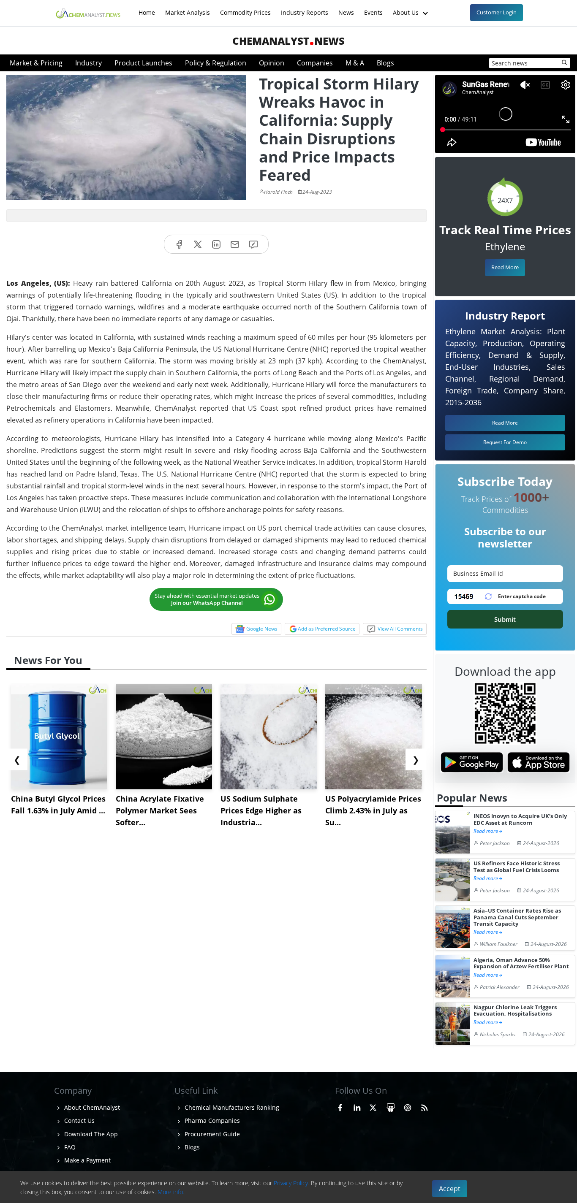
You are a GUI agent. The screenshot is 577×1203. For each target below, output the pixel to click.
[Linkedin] (216, 244)
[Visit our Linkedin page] (357, 1106)
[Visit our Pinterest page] (407, 1106)
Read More (505, 267)
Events (373, 8)
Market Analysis (187, 8)
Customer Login (496, 12)
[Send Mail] (235, 244)
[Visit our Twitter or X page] (373, 1106)
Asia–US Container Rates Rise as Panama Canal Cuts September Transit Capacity (517, 917)
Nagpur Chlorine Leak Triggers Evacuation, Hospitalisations (515, 1010)
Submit (505, 619)
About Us (406, 8)
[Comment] (253, 244)
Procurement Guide (211, 1134)
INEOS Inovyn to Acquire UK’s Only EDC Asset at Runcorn (520, 819)
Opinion (271, 63)
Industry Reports (304, 8)
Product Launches (143, 63)
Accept (449, 1188)
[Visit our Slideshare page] (390, 1106)
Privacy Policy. (291, 1183)
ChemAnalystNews (288, 41)
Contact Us (79, 1120)
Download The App (90, 1134)
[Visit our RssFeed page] (424, 1106)
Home (147, 8)
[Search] (564, 63)
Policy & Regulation (215, 63)
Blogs (385, 63)
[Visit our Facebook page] (340, 1106)
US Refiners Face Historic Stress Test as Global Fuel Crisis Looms (517, 866)
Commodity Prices (245, 8)
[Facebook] (179, 244)
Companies (315, 63)
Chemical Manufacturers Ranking (231, 1107)
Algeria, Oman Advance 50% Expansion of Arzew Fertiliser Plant (521, 963)
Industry (88, 63)
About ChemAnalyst (91, 1107)
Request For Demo (505, 442)
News (346, 8)
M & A (355, 63)
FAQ (69, 1147)
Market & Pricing (36, 63)
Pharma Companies (211, 1120)
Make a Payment (87, 1160)
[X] (197, 244)
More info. (171, 1192)
